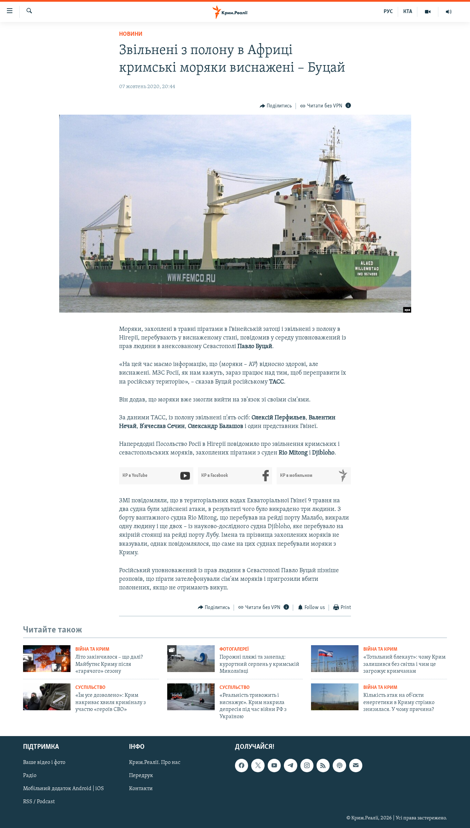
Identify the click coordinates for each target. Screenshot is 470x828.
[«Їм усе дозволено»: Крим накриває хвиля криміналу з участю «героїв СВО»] (47, 696)
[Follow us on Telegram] (290, 765)
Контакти (141, 789)
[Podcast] (339, 765)
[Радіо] (448, 12)
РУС (388, 11)
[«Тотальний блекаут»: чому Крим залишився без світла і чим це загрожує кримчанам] (335, 658)
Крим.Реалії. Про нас (154, 762)
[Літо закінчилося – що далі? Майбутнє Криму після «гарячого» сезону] (47, 658)
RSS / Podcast (39, 802)
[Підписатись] (355, 765)
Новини (130, 34)
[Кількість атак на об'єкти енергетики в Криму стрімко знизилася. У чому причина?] (335, 696)
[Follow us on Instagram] (306, 765)
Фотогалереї (234, 649)
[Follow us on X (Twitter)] (257, 765)
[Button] (276, 106)
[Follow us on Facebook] (241, 765)
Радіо (29, 775)
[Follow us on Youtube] (274, 765)
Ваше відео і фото (44, 762)
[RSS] (323, 765)
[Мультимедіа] (427, 12)
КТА (407, 11)
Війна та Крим (92, 649)
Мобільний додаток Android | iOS (63, 789)
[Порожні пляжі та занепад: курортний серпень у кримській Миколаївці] (191, 658)
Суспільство (90, 687)
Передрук (141, 775)
